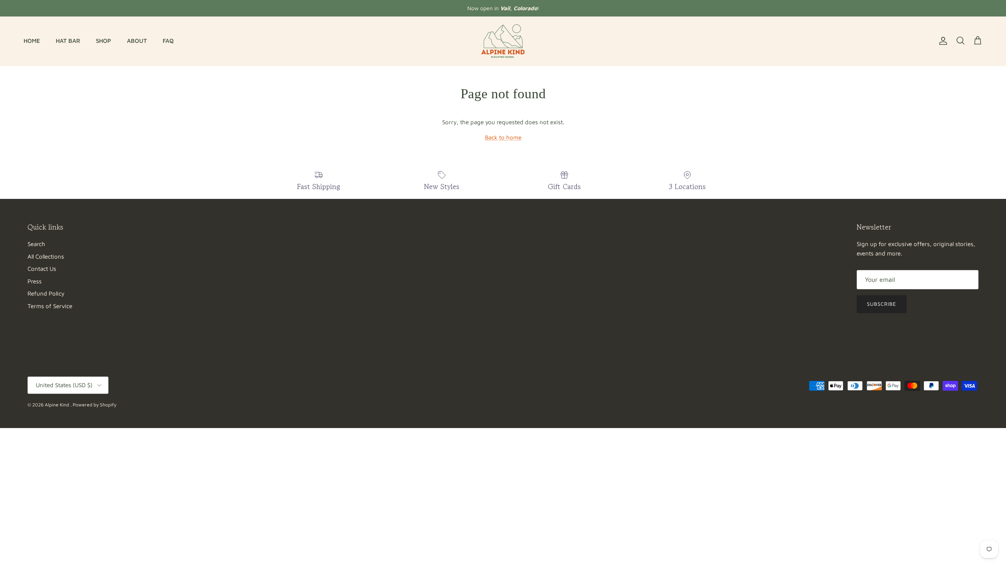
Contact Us (42, 268)
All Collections (46, 256)
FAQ (168, 40)
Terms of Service (50, 306)
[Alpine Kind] (503, 41)
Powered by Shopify (94, 405)
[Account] (941, 41)
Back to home (503, 137)
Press (35, 281)
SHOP (103, 40)
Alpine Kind (57, 405)
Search (36, 244)
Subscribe (881, 304)
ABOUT (137, 40)
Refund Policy (46, 293)
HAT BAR (68, 40)
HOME (32, 40)
